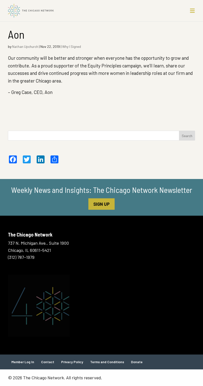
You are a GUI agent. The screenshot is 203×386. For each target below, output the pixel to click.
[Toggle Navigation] (192, 10)
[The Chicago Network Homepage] (77, 11)
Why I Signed (71, 46)
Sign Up (101, 204)
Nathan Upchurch (25, 46)
